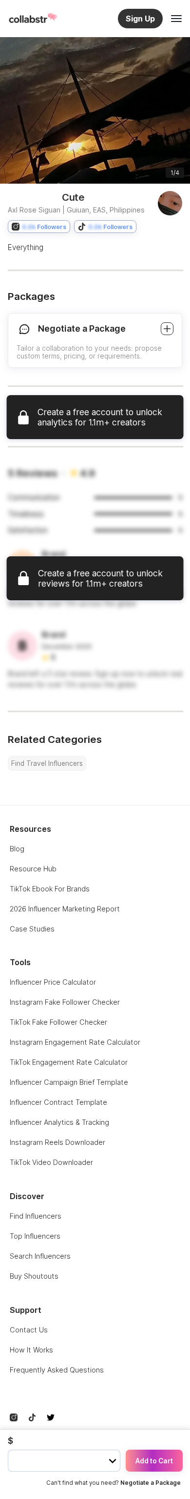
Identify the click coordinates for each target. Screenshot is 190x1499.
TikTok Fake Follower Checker (58, 1022)
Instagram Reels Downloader (57, 1142)
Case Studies (32, 929)
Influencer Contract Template (58, 1102)
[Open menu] (176, 18)
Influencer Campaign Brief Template (69, 1082)
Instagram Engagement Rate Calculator (75, 1042)
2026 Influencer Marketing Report (65, 909)
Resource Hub (33, 869)
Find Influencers (35, 1216)
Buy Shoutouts (34, 1276)
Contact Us (29, 1330)
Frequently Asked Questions (57, 1370)
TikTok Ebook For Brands (50, 889)
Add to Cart (154, 1461)
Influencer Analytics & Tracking (59, 1122)
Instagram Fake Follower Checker (65, 1002)
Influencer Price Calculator (53, 982)
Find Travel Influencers (47, 763)
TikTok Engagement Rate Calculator (69, 1062)
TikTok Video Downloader (51, 1162)
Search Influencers (40, 1256)
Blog (17, 849)
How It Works (31, 1350)
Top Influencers (35, 1236)
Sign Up (140, 18)
